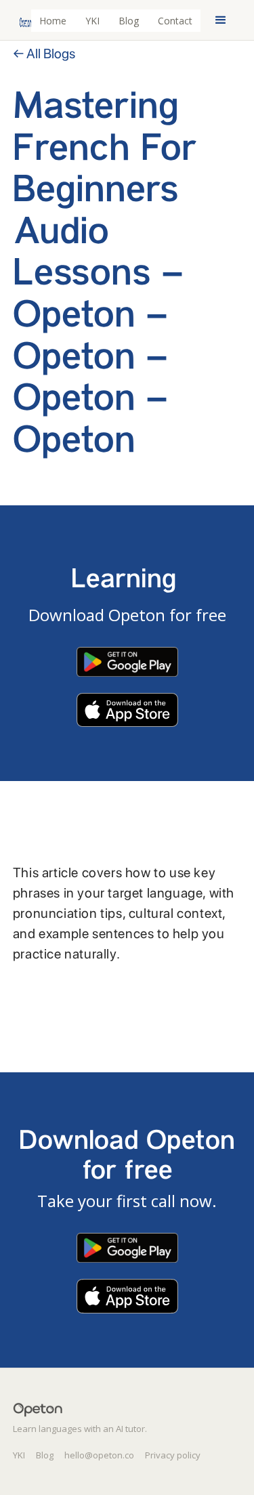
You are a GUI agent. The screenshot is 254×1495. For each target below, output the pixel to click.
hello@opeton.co (99, 1455)
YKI (92, 20)
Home (52, 20)
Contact (175, 20)
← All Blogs (44, 53)
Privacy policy (172, 1455)
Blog (129, 20)
